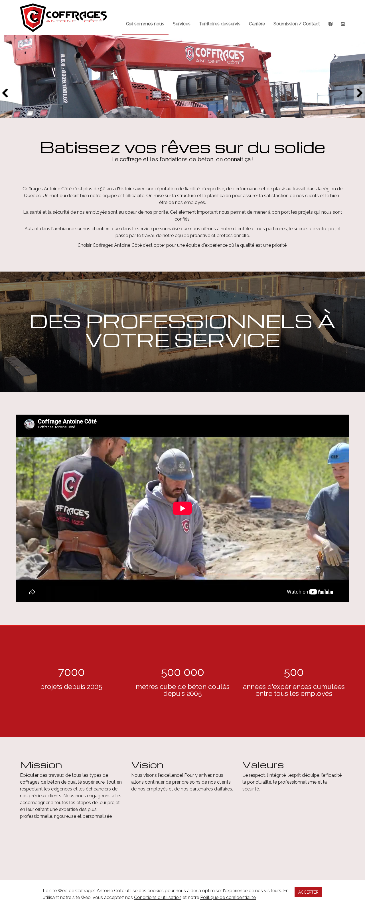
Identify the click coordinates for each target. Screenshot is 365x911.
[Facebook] (330, 17)
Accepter (308, 892)
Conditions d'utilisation (157, 897)
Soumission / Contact (296, 24)
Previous (5, 93)
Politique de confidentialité (228, 897)
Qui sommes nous (145, 24)
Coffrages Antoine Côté (63, 17)
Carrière (257, 24)
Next (359, 93)
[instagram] (343, 17)
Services (181, 24)
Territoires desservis (219, 24)
